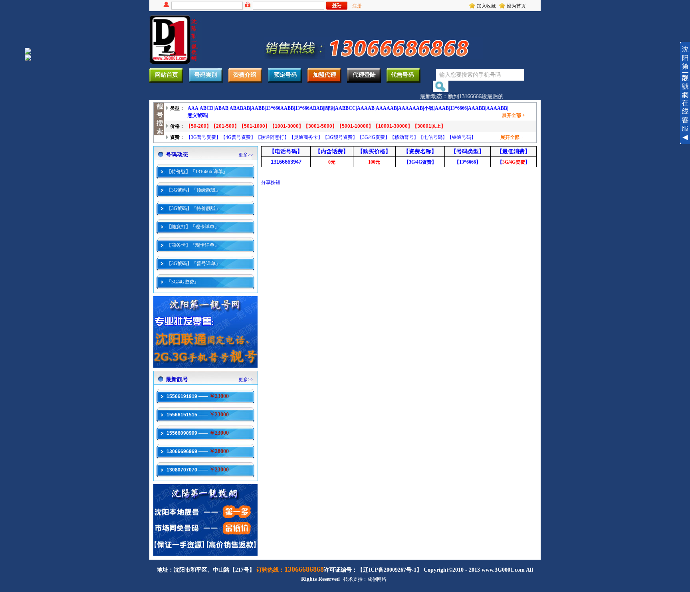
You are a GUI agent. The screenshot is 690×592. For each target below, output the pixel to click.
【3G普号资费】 (203, 137)
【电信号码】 (432, 137)
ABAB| (222, 108)
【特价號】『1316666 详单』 (197, 171)
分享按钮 (270, 182)
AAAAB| (366, 108)
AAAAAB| (387, 108)
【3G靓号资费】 (340, 137)
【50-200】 (198, 126)
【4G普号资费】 (238, 137)
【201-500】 (225, 126)
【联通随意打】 (272, 137)
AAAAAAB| (411, 108)
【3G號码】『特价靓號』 (193, 208)
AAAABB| (497, 108)
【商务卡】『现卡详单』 (193, 245)
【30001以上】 (429, 126)
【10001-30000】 (392, 126)
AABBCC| (346, 108)
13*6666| (459, 108)
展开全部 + (513, 115)
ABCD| (207, 108)
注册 (357, 6)
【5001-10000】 (355, 126)
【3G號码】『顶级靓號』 (193, 190)
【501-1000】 (254, 126)
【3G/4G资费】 (373, 137)
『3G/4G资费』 (183, 282)
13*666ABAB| (309, 108)
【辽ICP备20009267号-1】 (389, 570)
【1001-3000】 (286, 126)
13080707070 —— (198, 470)
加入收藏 (486, 6)
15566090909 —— (198, 433)
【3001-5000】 (320, 126)
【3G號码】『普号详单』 (193, 263)
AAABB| (477, 108)
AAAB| (442, 108)
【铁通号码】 (461, 137)
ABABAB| (240, 108)
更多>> (246, 155)
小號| (429, 108)
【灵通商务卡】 (306, 137)
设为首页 (516, 6)
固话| (329, 108)
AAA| (194, 108)
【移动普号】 (404, 137)
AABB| (258, 108)
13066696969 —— (198, 451)
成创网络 (377, 579)
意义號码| (198, 115)
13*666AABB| (280, 108)
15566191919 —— (198, 396)
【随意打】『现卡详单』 (193, 227)
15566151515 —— (198, 415)
